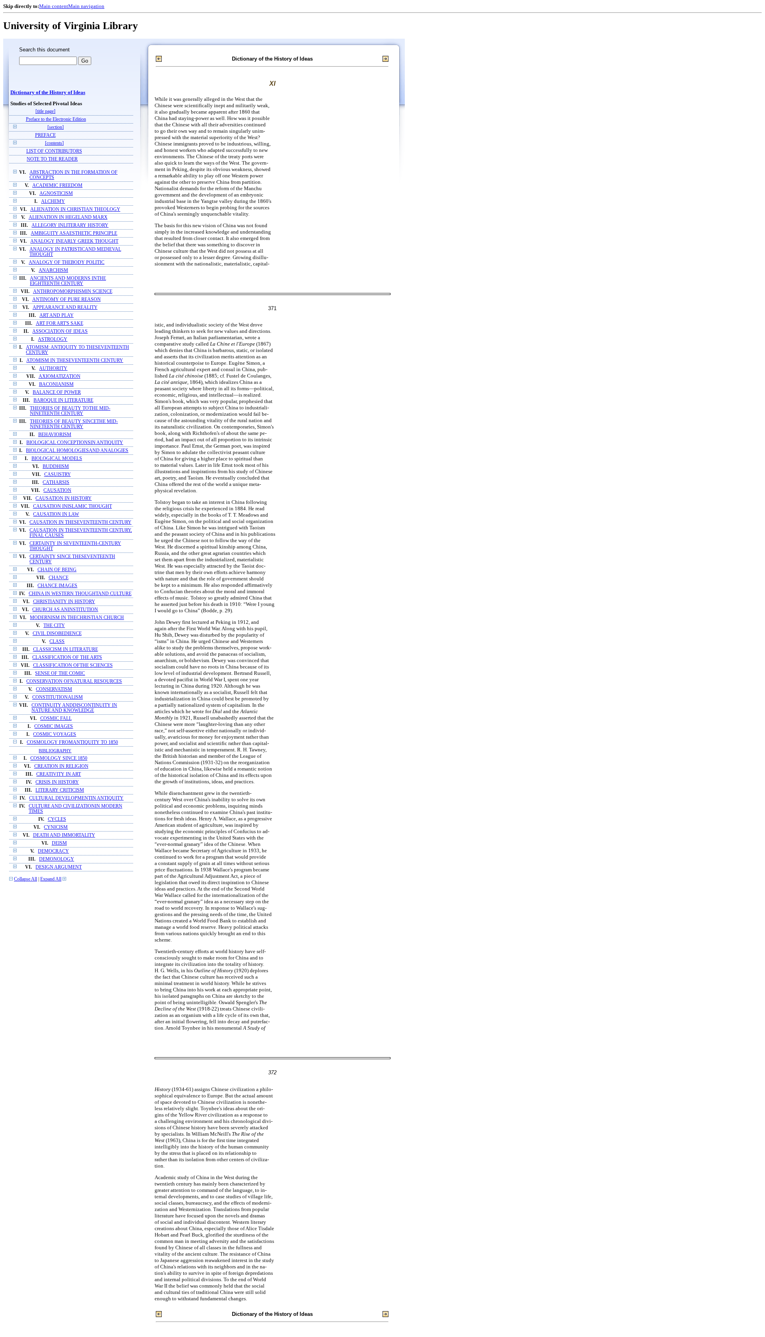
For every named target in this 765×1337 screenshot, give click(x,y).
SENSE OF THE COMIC (60, 673)
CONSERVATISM (54, 689)
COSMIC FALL (56, 718)
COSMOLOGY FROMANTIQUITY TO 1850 (72, 742)
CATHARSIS (56, 482)
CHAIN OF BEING (56, 569)
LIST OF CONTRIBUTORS (54, 151)
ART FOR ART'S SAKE (59, 323)
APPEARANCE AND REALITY (65, 307)
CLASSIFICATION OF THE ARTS (67, 657)
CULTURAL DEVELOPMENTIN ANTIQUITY (76, 798)
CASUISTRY (57, 474)
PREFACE (45, 135)
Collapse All (25, 879)
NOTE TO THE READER (52, 159)
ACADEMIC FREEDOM (57, 185)
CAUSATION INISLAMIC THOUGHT (72, 506)
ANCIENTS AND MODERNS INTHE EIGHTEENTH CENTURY (68, 281)
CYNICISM (56, 827)
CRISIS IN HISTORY (57, 782)
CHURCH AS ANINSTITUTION (65, 609)
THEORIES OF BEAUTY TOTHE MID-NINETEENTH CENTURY (70, 411)
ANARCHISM (53, 270)
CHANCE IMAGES (57, 585)
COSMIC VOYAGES (54, 734)
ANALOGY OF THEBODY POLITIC (66, 262)
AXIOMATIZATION (59, 376)
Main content (53, 6)
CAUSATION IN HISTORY (63, 498)
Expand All (50, 879)
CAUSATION (57, 490)
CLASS (57, 641)
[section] (55, 127)
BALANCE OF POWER (57, 392)
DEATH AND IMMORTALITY (64, 835)
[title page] (45, 111)
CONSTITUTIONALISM (57, 697)
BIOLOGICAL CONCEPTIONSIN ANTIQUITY (74, 442)
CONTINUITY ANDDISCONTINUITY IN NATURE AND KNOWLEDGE (74, 708)
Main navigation (86, 6)
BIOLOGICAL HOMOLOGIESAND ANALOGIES (77, 450)
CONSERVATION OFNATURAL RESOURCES (74, 681)
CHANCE (59, 577)
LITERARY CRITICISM (59, 790)
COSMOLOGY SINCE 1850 (58, 758)
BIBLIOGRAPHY (55, 750)
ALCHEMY (53, 201)
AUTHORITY (53, 368)
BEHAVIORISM (54, 434)
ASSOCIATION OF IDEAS (60, 331)
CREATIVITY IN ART (58, 774)
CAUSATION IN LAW (56, 514)
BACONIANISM (56, 384)
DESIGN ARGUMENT (58, 867)
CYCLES (57, 819)
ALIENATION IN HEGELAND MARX (68, 217)
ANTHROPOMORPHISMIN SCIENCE (72, 291)
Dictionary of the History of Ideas (47, 92)
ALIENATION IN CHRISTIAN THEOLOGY (75, 209)
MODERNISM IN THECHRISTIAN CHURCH (77, 617)
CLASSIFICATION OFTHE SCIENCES (73, 665)
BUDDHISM (56, 466)
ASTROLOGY (52, 339)
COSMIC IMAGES (53, 726)
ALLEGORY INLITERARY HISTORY (69, 225)
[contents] (54, 143)
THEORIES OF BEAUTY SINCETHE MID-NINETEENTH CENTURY (74, 424)
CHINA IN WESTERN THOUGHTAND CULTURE (80, 593)
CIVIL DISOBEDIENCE (57, 633)
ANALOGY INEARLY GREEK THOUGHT (74, 241)
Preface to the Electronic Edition (56, 119)
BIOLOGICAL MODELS (56, 458)
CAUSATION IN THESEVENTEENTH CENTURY (80, 522)
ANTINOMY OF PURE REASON (66, 299)
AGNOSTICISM (56, 193)
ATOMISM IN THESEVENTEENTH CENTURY (74, 360)
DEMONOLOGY (56, 859)
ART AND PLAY (56, 315)
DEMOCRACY (53, 851)
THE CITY (54, 625)
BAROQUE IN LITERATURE (63, 400)
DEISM (59, 843)
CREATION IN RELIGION (61, 766)
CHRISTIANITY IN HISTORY (64, 601)
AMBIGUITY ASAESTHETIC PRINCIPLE (74, 233)
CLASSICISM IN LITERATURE (65, 649)
